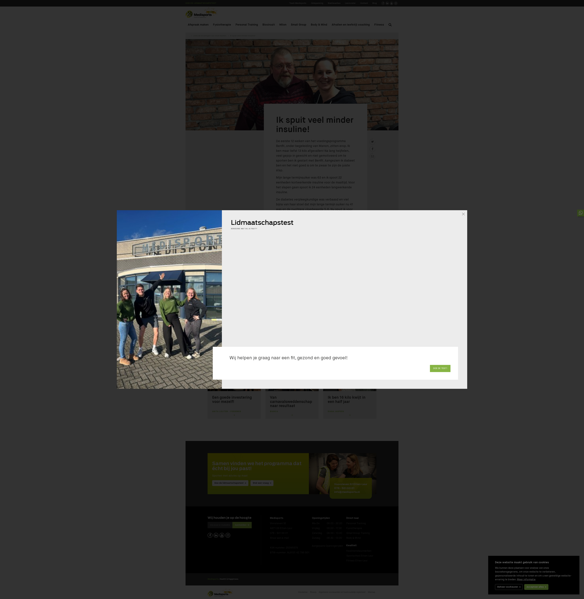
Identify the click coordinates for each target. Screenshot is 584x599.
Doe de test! (440, 368)
